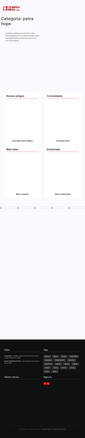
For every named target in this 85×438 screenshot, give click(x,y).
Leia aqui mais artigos (22, 141)
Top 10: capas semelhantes (54, 117)
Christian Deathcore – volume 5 (71, 187)
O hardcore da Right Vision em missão (14, 116)
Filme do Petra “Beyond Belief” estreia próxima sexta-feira (21, 406)
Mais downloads (62, 194)
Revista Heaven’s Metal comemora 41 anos (18, 397)
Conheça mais (63, 141)
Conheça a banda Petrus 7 (30, 188)
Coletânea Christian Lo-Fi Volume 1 (55, 187)
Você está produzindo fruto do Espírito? (30, 134)
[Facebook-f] (45, 383)
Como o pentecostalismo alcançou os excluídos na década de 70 (14, 132)
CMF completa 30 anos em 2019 (30, 169)
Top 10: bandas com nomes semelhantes (70, 116)
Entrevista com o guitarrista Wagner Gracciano (14, 186)
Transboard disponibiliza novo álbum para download (71, 168)
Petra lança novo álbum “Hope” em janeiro (21, 68)
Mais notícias (22, 194)
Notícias (21, 64)
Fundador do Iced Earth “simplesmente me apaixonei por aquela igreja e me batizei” (21, 388)
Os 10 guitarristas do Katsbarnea (14, 169)
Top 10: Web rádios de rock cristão (71, 134)
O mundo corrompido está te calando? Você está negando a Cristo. (30, 113)
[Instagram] (48, 383)
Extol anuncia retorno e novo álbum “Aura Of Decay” (21, 417)
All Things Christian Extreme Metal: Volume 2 (54, 168)
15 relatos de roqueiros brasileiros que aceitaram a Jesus (55, 132)
